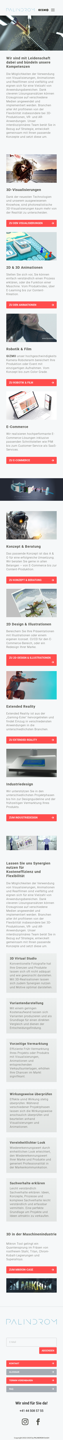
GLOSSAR (14, 1372)
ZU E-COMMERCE (19, 460)
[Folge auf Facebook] (37, 1421)
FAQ (11, 1389)
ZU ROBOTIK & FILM (21, 382)
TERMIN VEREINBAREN (21, 1380)
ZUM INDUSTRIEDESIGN (23, 817)
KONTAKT (14, 1363)
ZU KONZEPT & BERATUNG (25, 580)
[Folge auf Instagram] (25, 1421)
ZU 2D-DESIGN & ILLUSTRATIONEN (30, 657)
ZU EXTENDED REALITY (23, 739)
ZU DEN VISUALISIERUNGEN (26, 223)
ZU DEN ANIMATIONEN (22, 304)
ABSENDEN (48, 1350)
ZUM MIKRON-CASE (21, 1269)
